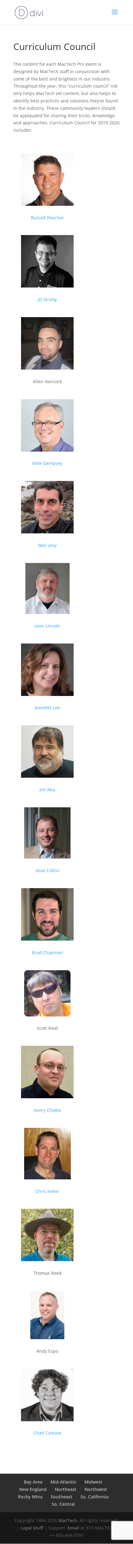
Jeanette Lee (47, 707)
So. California (94, 1497)
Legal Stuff (31, 1528)
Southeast (61, 1497)
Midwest (93, 1482)
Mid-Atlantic (63, 1482)
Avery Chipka (47, 1110)
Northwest (95, 1489)
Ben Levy (47, 545)
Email (73, 1528)
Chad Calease (47, 1433)
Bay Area (33, 1482)
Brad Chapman (47, 952)
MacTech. (68, 1520)
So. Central (63, 1504)
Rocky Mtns (30, 1497)
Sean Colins (47, 870)
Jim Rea (47, 790)
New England (33, 1489)
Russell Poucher (47, 218)
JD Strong (47, 299)
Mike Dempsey (47, 463)
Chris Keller (47, 1191)
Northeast (65, 1489)
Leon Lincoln (47, 626)
